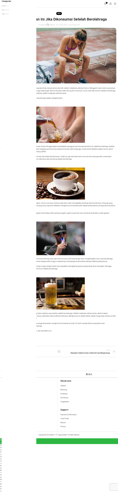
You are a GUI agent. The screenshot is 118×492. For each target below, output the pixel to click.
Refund (63, 422)
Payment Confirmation (68, 415)
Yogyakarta (64, 402)
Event (4, 6)
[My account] (110, 3)
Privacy (63, 426)
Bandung (63, 390)
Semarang (64, 398)
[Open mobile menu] (115, 3)
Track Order (64, 418)
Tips (3, 14)
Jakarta (63, 386)
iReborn (52, 25)
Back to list (59, 351)
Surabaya (63, 394)
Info (59, 13)
